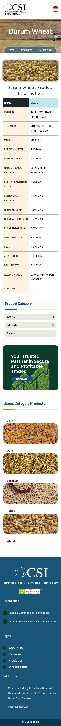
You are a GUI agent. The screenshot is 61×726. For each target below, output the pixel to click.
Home (11, 49)
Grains (11, 316)
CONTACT (22, 379)
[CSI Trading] (15, 9)
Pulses (11, 333)
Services (15, 654)
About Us (15, 648)
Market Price (18, 667)
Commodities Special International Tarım (33, 621)
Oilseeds (12, 325)
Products (26, 49)
